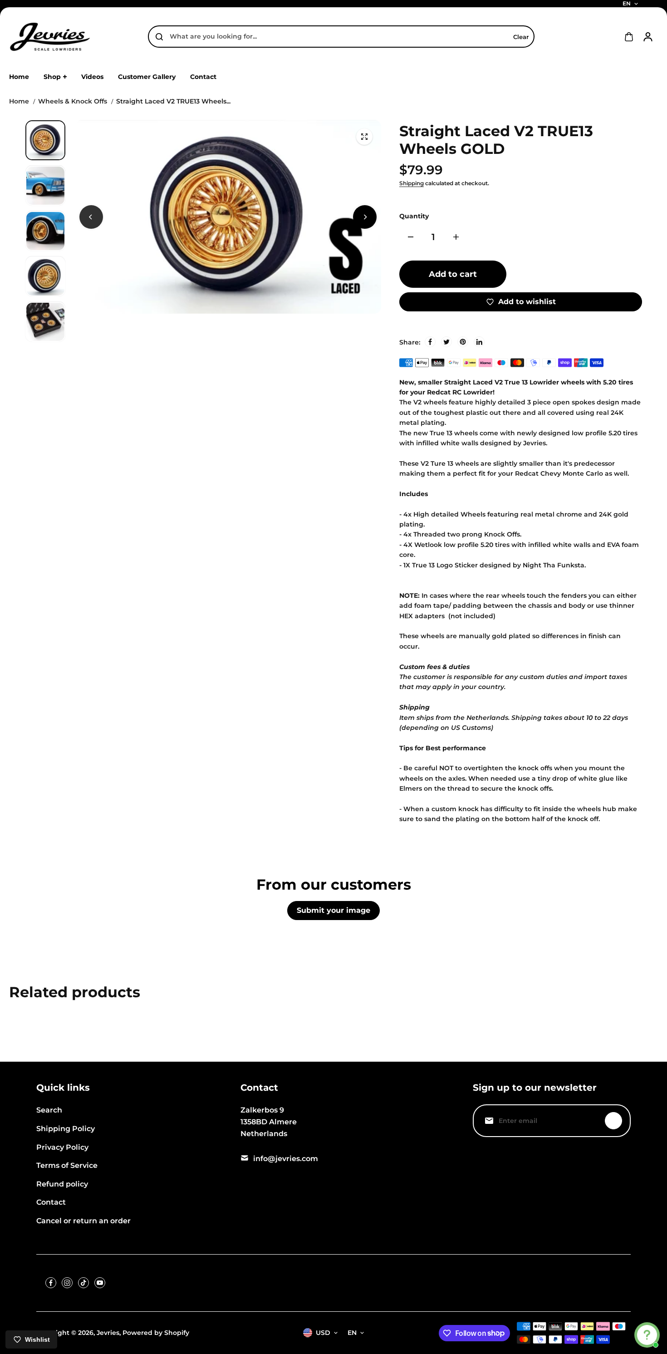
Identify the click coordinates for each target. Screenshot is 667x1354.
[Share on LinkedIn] (479, 341)
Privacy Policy (62, 1147)
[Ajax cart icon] (629, 37)
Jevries (108, 1333)
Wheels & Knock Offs (72, 101)
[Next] (365, 217)
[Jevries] (50, 36)
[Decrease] (410, 237)
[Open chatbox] (647, 1335)
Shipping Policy (65, 1128)
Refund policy (62, 1184)
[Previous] (91, 217)
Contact (51, 1202)
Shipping (411, 183)
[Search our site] (159, 36)
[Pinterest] (462, 341)
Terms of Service (67, 1165)
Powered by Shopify (156, 1333)
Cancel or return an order (83, 1220)
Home (19, 101)
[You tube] (99, 1282)
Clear (521, 36)
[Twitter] (446, 341)
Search (49, 1110)
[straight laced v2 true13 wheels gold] (364, 137)
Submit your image (333, 910)
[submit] (613, 1120)
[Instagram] (67, 1282)
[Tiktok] (83, 1282)
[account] (648, 37)
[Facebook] (430, 341)
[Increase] (456, 237)
